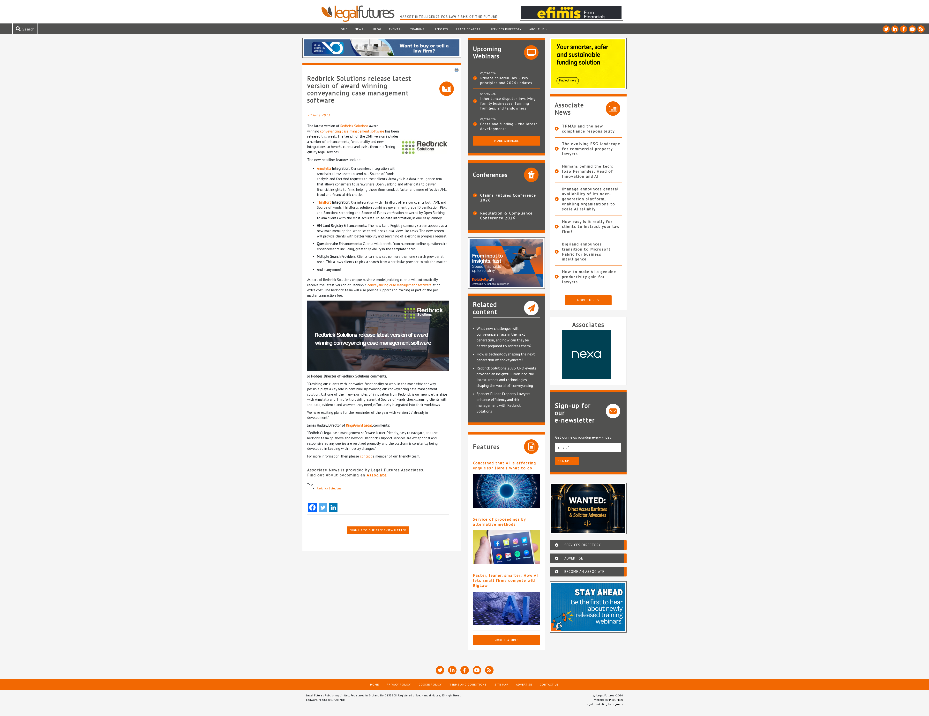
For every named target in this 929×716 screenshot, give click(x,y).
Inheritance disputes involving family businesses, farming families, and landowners (508, 103)
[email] (588, 447)
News (359, 29)
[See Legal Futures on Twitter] (886, 29)
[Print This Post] (456, 69)
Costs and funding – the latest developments (508, 126)
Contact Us (549, 684)
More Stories (588, 300)
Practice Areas (468, 29)
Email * (563, 447)
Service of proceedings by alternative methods (499, 522)
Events (394, 29)
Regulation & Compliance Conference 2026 (506, 215)
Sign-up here (567, 461)
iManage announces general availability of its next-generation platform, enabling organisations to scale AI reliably (590, 198)
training (417, 29)
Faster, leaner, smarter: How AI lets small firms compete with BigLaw (505, 580)
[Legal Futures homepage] (360, 13)
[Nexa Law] (588, 354)
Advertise (524, 684)
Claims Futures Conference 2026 (508, 197)
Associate (377, 474)
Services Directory (506, 29)
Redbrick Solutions (354, 126)
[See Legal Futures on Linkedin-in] (895, 29)
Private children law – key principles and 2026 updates (506, 80)
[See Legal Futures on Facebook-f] (903, 29)
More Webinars (506, 140)
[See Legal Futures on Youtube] (912, 29)
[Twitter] (323, 507)
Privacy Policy (399, 684)
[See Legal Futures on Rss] (921, 29)
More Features (506, 640)
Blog (377, 29)
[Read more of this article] (506, 491)
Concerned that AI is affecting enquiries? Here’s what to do (504, 465)
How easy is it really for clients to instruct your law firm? (591, 226)
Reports (441, 29)
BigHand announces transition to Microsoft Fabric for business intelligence (586, 251)
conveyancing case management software (352, 131)
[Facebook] (312, 507)
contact (366, 456)
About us (537, 29)
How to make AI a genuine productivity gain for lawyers (589, 276)
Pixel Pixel (616, 699)
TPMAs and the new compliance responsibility (588, 128)
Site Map (501, 684)
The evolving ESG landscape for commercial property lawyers (591, 148)
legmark (617, 704)
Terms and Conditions (468, 684)
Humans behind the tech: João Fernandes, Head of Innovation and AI (588, 171)
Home (342, 29)
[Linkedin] (333, 507)
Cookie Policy (430, 684)
